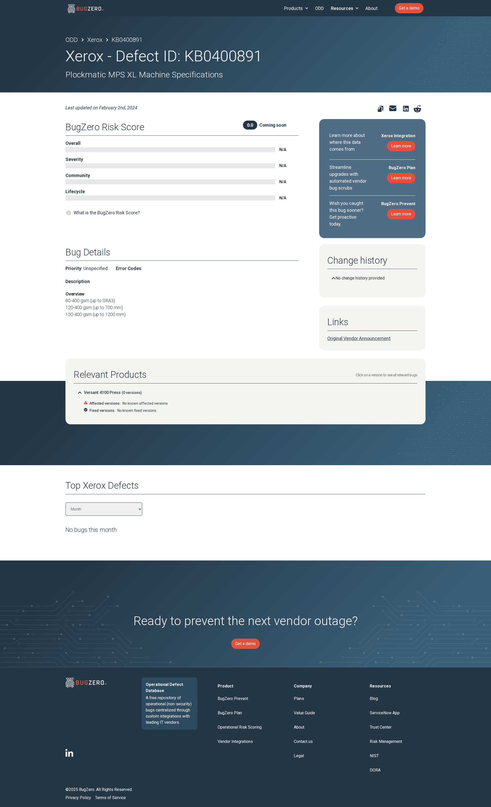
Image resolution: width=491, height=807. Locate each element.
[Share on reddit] (417, 109)
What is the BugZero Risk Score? (107, 212)
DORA (375, 770)
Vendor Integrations (235, 741)
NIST (374, 755)
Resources (342, 8)
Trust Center (381, 727)
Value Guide (304, 712)
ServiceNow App (385, 712)
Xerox (95, 39)
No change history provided (360, 278)
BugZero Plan (230, 712)
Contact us (303, 741)
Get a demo (409, 8)
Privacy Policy (78, 797)
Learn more (401, 146)
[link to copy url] (380, 109)
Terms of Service (110, 797)
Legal (299, 755)
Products (293, 8)
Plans (299, 698)
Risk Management (386, 741)
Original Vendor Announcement (358, 338)
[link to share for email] (393, 108)
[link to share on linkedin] (407, 110)
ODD (319, 8)
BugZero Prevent (233, 698)
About (371, 8)
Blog (374, 698)
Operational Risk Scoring (240, 727)
